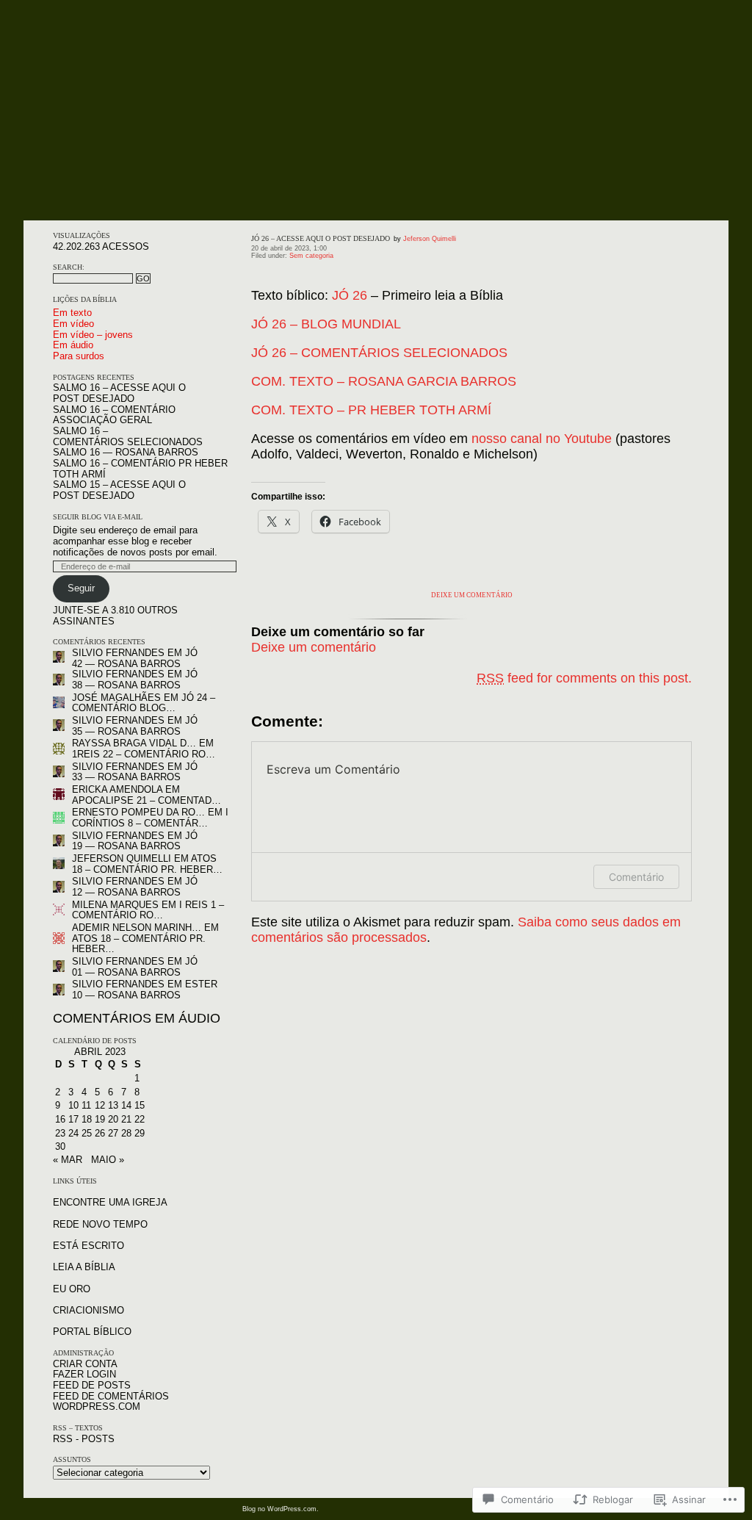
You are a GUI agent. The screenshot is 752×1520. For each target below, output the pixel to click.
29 (139, 1133)
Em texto (72, 312)
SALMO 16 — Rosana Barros (125, 452)
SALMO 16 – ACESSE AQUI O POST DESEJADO (119, 393)
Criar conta (85, 1363)
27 (113, 1133)
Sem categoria (311, 255)
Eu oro (71, 1288)
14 (126, 1105)
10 (73, 1105)
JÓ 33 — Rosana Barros (135, 772)
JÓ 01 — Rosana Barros (135, 967)
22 (139, 1119)
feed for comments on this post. (584, 678)
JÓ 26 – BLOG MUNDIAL (326, 324)
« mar (67, 1159)
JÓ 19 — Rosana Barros (135, 841)
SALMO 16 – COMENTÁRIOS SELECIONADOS (128, 436)
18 (87, 1119)
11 (86, 1105)
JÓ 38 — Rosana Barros (135, 680)
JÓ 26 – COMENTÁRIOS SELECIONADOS (379, 352)
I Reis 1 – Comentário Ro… (148, 910)
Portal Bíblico (92, 1331)
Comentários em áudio (136, 1018)
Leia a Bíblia (84, 1266)
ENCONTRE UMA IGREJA (110, 1202)
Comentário (636, 877)
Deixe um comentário (472, 595)
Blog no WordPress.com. (280, 1509)
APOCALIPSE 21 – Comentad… (146, 800)
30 (60, 1146)
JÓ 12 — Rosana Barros (135, 887)
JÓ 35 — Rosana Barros (135, 726)
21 (126, 1119)
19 (100, 1119)
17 (73, 1119)
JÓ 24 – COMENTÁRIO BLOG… (143, 703)
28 (126, 1133)
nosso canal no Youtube (541, 438)
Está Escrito (88, 1245)
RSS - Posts (84, 1438)
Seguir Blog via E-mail (97, 517)
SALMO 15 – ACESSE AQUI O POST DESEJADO (119, 490)
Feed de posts (92, 1385)
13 (113, 1105)
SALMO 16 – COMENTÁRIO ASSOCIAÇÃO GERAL (114, 415)
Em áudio (73, 344)
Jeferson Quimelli (121, 858)
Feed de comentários (111, 1396)
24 (73, 1133)
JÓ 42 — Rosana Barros (135, 658)
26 (100, 1133)
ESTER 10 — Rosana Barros (144, 990)
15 (139, 1105)
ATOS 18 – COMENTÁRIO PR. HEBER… (147, 864)
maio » (107, 1159)
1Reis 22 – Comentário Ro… (143, 754)
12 (100, 1105)
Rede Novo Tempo (100, 1224)
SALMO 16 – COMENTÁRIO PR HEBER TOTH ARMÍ (140, 469)
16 (60, 1119)
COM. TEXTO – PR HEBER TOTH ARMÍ (371, 410)
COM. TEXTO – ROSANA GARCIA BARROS (383, 381)
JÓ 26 (349, 295)
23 (60, 1133)
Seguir (81, 588)
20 (113, 1119)
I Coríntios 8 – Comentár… (150, 818)
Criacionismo (88, 1310)
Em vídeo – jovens (93, 334)
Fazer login (84, 1374)
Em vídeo (73, 323)
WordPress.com (96, 1406)
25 (87, 1133)
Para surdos (78, 355)
